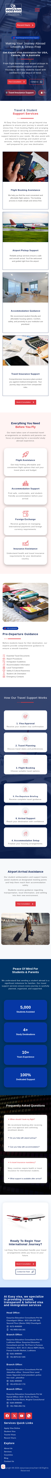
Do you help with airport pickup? (23, 1138)
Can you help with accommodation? (25, 1147)
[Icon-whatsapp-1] (29, 1416)
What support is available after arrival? (26, 1179)
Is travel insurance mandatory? (23, 1162)
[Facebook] (7, 1416)
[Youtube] (21, 1416)
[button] (25, 1119)
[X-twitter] (14, 1416)
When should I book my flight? (22, 1119)
